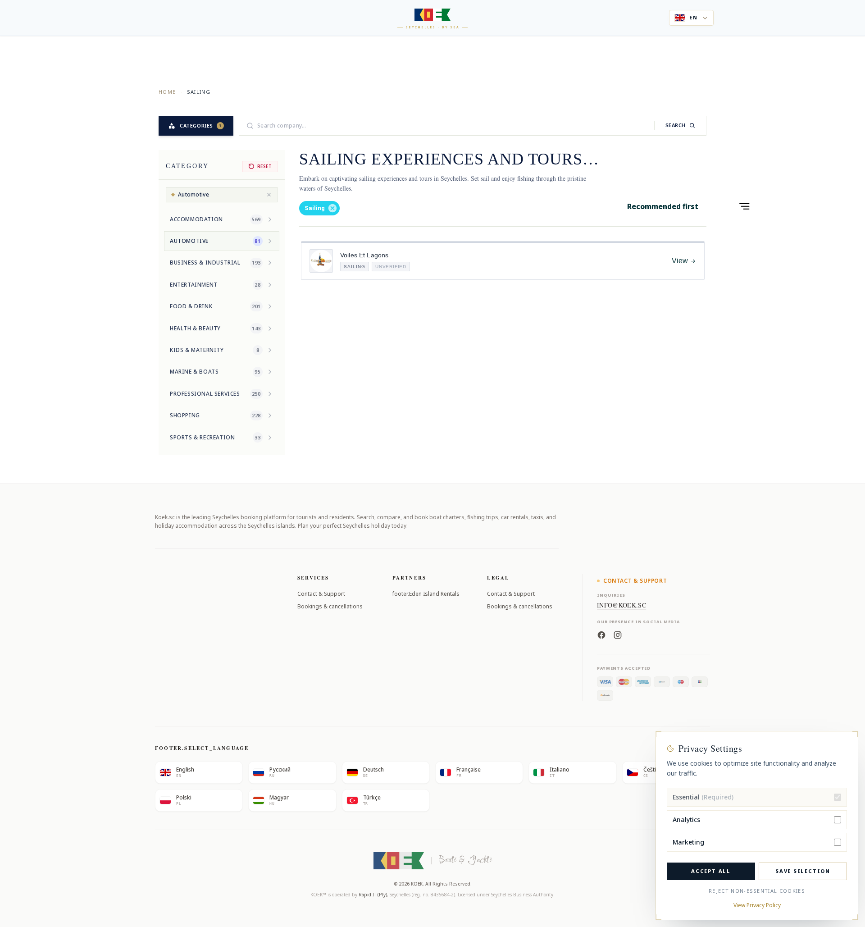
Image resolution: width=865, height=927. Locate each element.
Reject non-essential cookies (757, 890)
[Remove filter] (269, 194)
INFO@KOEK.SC (621, 605)
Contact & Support (321, 594)
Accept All (711, 871)
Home (167, 91)
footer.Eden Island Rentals (426, 594)
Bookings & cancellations (330, 606)
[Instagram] (617, 634)
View (680, 261)
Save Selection (802, 871)
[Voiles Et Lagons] (321, 261)
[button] (319, 208)
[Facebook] (601, 634)
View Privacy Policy (757, 905)
